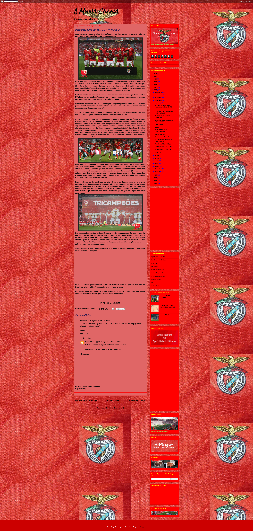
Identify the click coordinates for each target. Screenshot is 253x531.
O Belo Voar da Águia (158, 276)
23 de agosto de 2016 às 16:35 (109, 342)
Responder (84, 333)
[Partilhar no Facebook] (122, 309)
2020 (155, 79)
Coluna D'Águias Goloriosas (160, 273)
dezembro (158, 92)
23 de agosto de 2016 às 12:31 (99, 321)
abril (157, 163)
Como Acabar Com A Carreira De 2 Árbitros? (167, 306)
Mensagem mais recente (86, 400)
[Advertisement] (164, 218)
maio (157, 161)
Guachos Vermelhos (157, 269)
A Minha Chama (96, 11)
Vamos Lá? (158, 152)
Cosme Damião (160, 134)
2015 (155, 175)
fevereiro (158, 169)
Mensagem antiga (137, 400)
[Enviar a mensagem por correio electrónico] (112, 309)
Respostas (87, 338)
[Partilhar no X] (120, 309)
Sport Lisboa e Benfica (158, 256)
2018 (155, 84)
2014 (155, 177)
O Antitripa (154, 263)
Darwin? (157, 127)
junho (157, 158)
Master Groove (156, 279)
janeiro (157, 171)
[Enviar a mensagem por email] (117, 309)
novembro (158, 95)
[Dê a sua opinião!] (118, 309)
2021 (155, 76)
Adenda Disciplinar (166, 315)
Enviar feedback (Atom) (115, 408)
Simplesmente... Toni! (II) (163, 146)
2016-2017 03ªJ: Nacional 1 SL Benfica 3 (164, 112)
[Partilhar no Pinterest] (124, 309)
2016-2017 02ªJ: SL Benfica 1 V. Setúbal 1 (164, 121)
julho (157, 155)
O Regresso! (159, 124)
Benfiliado (154, 266)
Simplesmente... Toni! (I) (163, 149)
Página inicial (113, 400)
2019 (155, 81)
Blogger (143, 527)
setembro (158, 100)
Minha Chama (90, 342)
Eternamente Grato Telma (163, 137)
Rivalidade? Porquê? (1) (163, 144)
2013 (155, 180)
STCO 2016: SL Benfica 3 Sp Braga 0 (163, 140)
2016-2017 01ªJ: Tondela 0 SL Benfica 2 (163, 130)
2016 (155, 90)
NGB (152, 282)
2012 (155, 183)
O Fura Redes (155, 286)
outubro (158, 97)
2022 (155, 73)
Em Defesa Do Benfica (158, 260)
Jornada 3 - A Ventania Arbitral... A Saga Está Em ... (164, 107)
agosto (157, 103)
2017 (155, 87)
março (157, 166)
